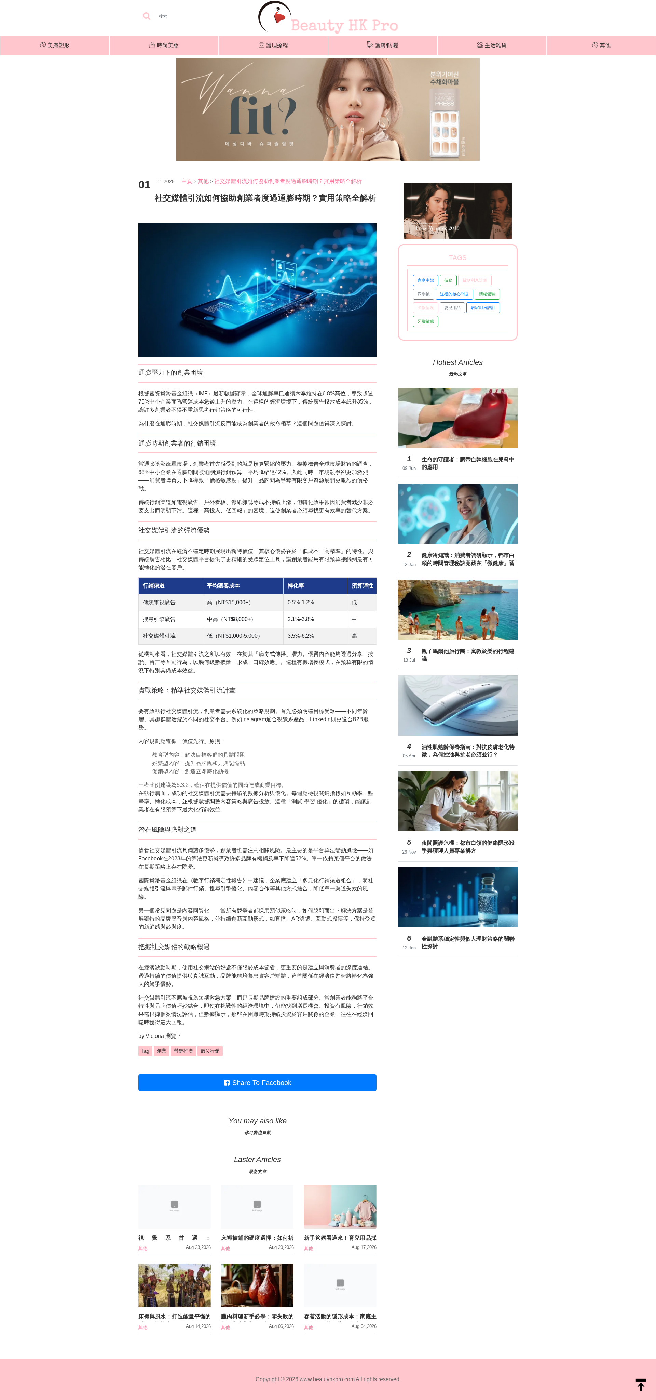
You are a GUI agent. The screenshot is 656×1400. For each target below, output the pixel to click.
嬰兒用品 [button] (452, 307)
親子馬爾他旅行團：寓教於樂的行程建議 (468, 655)
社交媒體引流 (204, 423)
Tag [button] (145, 1051)
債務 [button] (448, 280)
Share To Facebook (261, 1082)
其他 (605, 45)
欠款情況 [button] (426, 307)
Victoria (155, 1036)
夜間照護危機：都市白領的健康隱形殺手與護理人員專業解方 (468, 846)
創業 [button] (161, 1051)
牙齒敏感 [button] (426, 321)
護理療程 (277, 45)
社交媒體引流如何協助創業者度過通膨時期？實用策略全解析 (288, 181)
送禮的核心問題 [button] (454, 294)
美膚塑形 (58, 45)
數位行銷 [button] (210, 1051)
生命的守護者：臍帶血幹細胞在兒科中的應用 (468, 463)
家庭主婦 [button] (426, 280)
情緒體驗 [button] (487, 294)
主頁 (186, 181)
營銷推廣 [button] (183, 1051)
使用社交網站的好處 (206, 967)
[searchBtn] (146, 17)
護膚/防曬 (386, 45)
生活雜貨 (496, 45)
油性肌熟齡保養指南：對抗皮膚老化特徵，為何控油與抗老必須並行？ (468, 750)
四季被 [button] (424, 294)
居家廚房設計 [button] (483, 307)
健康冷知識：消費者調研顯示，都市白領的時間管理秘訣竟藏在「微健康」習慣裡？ (468, 559)
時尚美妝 (168, 45)
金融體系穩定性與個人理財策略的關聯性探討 (468, 942)
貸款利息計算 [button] (475, 280)
